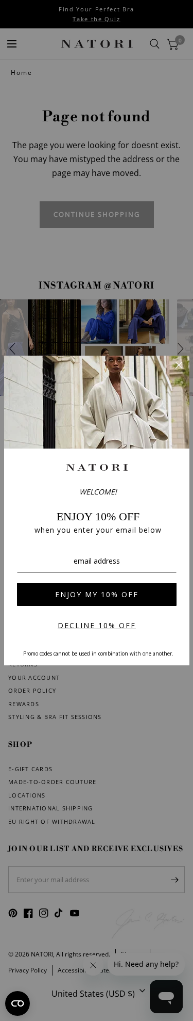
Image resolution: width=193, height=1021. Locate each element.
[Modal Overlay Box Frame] (96, 510)
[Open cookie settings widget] (17, 1003)
